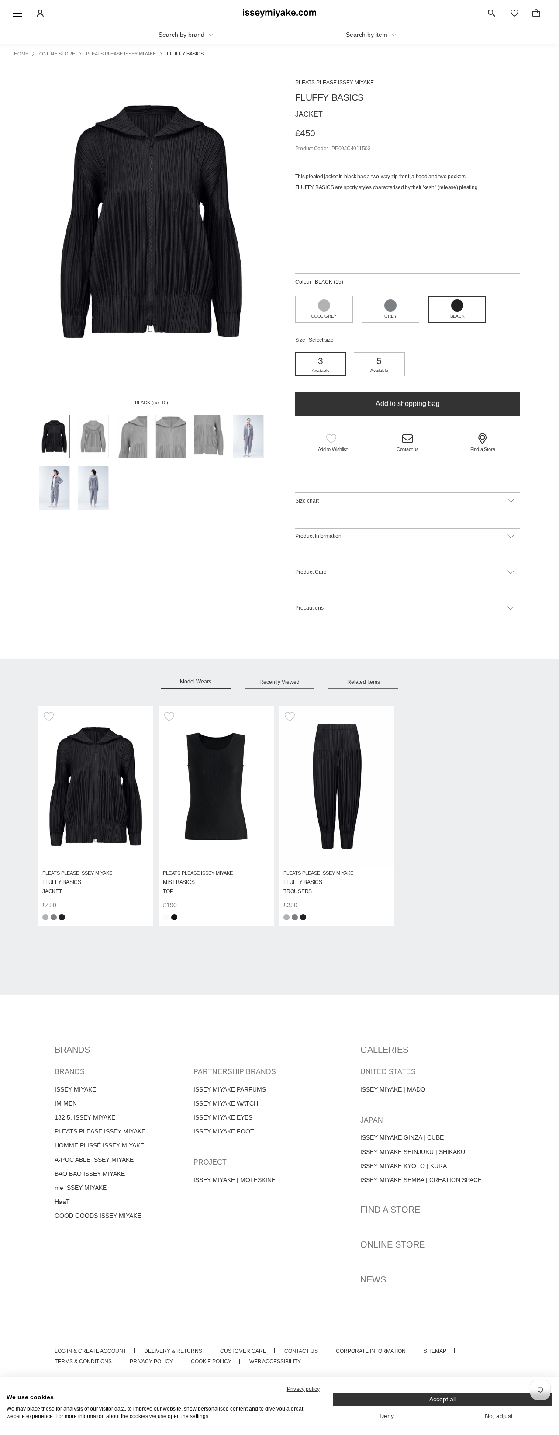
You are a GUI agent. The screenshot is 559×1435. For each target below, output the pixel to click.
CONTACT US (301, 1351)
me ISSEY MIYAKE (81, 1187)
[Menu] (17, 13)
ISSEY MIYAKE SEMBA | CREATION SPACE (421, 1179)
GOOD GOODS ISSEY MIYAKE (98, 1215)
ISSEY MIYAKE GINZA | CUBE (402, 1137)
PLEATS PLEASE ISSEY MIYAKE (100, 1131)
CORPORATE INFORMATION (371, 1351)
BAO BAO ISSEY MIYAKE (90, 1173)
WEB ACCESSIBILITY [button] (275, 1362)
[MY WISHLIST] (514, 13)
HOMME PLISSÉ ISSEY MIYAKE (99, 1145)
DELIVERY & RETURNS (173, 1351)
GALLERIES (384, 1049)
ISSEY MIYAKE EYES (222, 1117)
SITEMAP (435, 1351)
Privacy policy (303, 1389)
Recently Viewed (279, 682)
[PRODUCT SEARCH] (491, 13)
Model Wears (195, 682)
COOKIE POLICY (211, 1362)
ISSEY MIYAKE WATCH (225, 1103)
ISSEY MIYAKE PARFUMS (229, 1089)
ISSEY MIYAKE (75, 1089)
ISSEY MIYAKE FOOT (223, 1131)
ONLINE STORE (392, 1244)
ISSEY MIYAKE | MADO (392, 1089)
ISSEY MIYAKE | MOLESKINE (234, 1179)
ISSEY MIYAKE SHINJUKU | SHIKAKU (412, 1151)
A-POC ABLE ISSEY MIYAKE (94, 1159)
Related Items (363, 682)
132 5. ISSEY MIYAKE (85, 1117)
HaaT (62, 1201)
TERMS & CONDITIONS (83, 1362)
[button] (332, 444)
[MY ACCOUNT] (40, 13)
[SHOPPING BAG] (536, 13)
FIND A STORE (390, 1209)
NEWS (373, 1279)
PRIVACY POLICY (151, 1362)
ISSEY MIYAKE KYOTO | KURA (403, 1165)
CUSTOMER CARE (243, 1351)
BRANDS (72, 1049)
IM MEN (66, 1103)
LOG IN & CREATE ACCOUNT (90, 1351)
